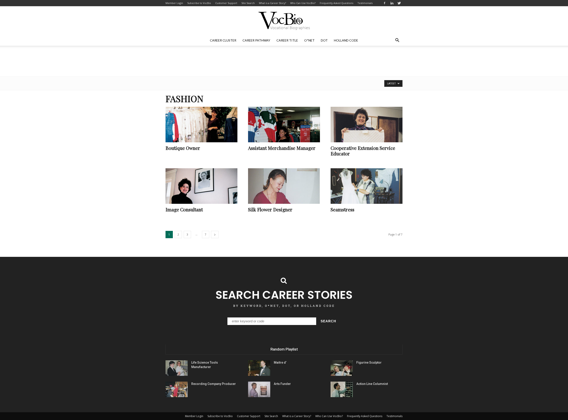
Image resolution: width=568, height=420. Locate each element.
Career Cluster (223, 40)
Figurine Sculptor (369, 362)
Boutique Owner (183, 148)
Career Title (287, 40)
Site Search (248, 3)
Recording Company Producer (213, 384)
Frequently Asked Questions (336, 3)
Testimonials (365, 3)
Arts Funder (282, 384)
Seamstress (342, 209)
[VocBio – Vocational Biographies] (284, 21)
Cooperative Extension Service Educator (363, 151)
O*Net (309, 40)
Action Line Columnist (372, 384)
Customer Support (226, 3)
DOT (324, 40)
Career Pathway (256, 40)
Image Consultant (184, 209)
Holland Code (346, 40)
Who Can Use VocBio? (303, 3)
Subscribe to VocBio (199, 3)
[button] (397, 40)
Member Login (174, 3)
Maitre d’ (280, 362)
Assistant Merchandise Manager (282, 148)
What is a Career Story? (272, 3)
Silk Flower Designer (270, 209)
